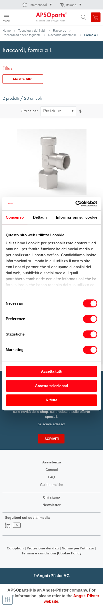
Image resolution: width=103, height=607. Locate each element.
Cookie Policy (70, 553)
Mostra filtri (22, 79)
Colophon (15, 548)
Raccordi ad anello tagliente (21, 35)
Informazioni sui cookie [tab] (76, 217)
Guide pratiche (51, 485)
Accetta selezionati (51, 386)
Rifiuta (51, 400)
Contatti (52, 470)
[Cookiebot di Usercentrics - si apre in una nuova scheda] (75, 203)
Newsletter (51, 505)
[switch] (90, 319)
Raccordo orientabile (62, 35)
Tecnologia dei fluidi (32, 30)
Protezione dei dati (43, 548)
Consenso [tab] (15, 217)
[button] (37, 4)
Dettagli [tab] (40, 217)
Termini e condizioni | (40, 553)
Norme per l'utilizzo (78, 548)
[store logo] (28, 17)
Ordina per (29, 111)
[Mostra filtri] (7, 600)
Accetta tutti (51, 371)
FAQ (51, 477)
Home (6, 30)
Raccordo (59, 30)
